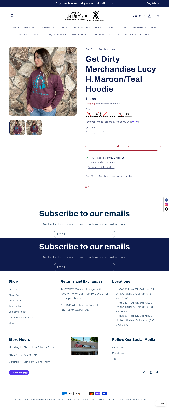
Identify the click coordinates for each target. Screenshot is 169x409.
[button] (12, 16)
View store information (101, 167)
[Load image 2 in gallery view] (34, 127)
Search (13, 289)
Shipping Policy (18, 312)
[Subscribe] (111, 234)
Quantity (90, 127)
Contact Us (15, 300)
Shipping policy (147, 399)
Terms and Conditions (21, 317)
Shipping (90, 103)
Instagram (118, 347)
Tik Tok (116, 359)
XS (89, 114)
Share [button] (91, 186)
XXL (128, 114)
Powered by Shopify (54, 399)
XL (120, 114)
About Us (14, 295)
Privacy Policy (17, 306)
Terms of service (107, 399)
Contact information (127, 399)
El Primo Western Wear (33, 399)
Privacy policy (89, 399)
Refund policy (73, 399)
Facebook (118, 353)
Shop (12, 323)
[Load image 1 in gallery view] (17, 127)
